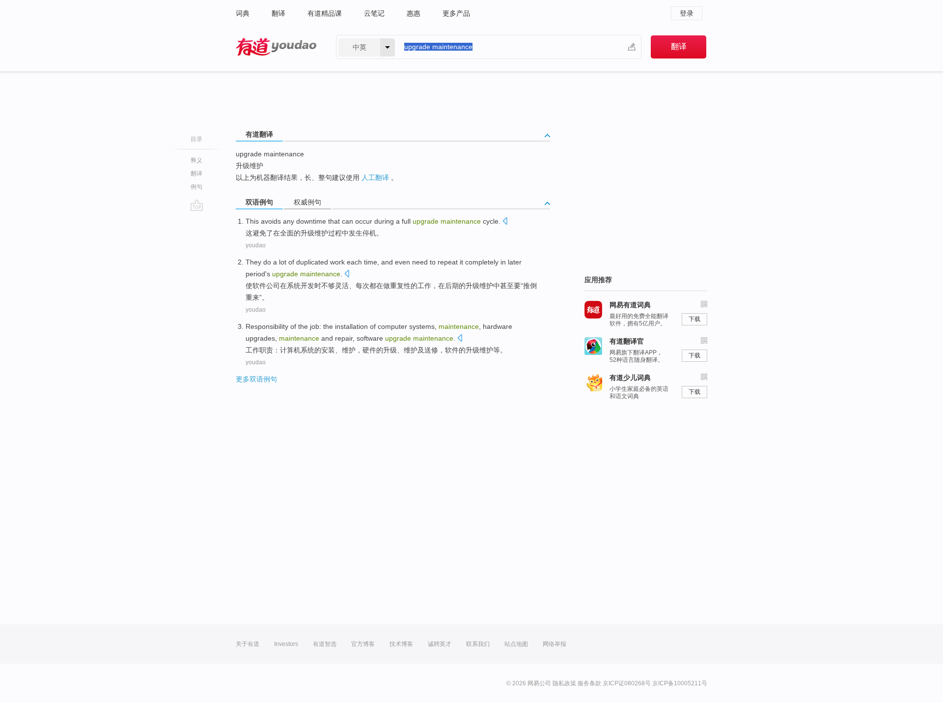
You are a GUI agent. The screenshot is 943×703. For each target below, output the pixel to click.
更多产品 (456, 13)
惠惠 (413, 13)
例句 (196, 186)
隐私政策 (564, 683)
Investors (286, 644)
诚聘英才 (439, 644)
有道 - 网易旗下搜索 (276, 47)
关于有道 (247, 644)
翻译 (278, 13)
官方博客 (363, 644)
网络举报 (554, 644)
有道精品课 (324, 13)
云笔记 (374, 13)
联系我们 (478, 644)
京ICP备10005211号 (679, 683)
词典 (243, 13)
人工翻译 (375, 177)
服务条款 (589, 683)
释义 (196, 160)
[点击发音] (504, 222)
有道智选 (324, 644)
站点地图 (516, 644)
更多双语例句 (256, 379)
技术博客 (401, 644)
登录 (686, 13)
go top (197, 205)
